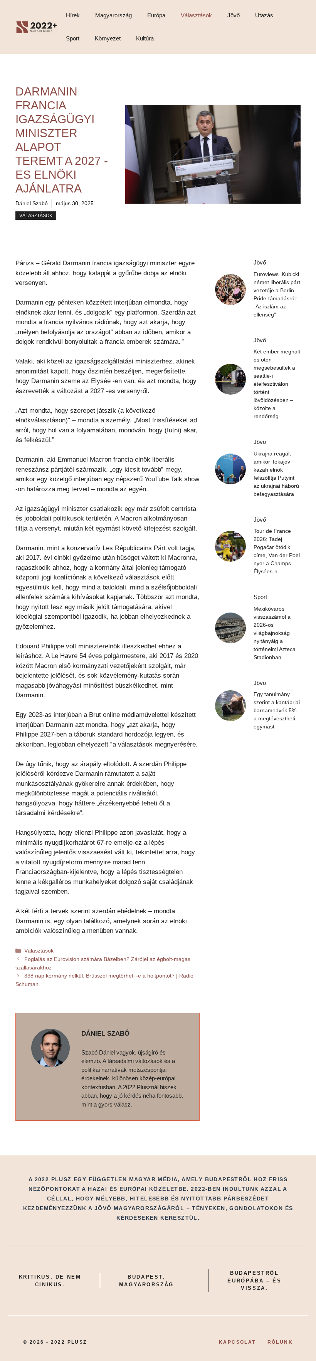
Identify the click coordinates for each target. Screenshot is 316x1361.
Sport (72, 38)
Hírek (73, 15)
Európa (156, 15)
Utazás (264, 15)
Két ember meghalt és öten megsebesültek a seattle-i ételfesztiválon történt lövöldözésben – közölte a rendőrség (277, 383)
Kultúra (145, 38)
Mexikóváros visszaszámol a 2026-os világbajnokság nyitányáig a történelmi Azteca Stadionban (275, 633)
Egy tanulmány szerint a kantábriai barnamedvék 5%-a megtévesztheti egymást (277, 710)
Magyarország (113, 15)
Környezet (108, 38)
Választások (196, 15)
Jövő (233, 15)
